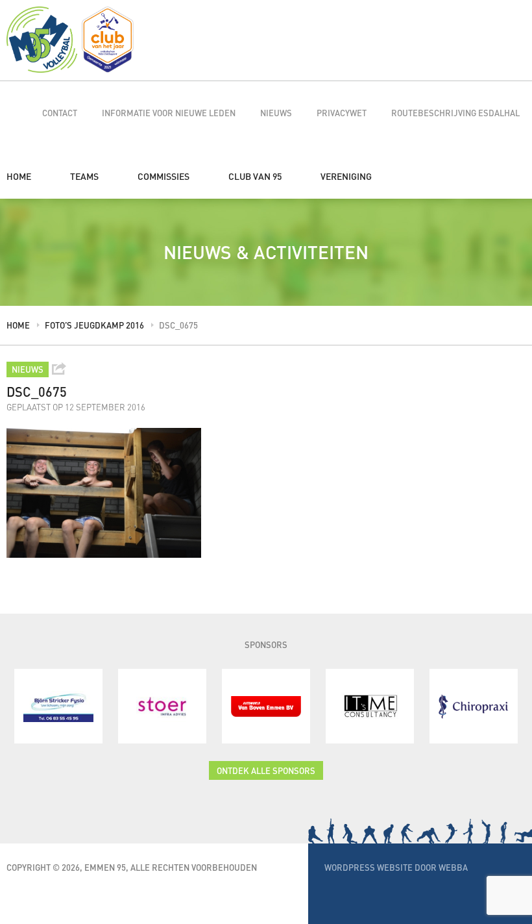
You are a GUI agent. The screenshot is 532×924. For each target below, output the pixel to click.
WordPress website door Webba (396, 867)
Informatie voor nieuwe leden (169, 112)
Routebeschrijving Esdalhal (455, 112)
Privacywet (342, 112)
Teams (84, 176)
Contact (59, 112)
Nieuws (276, 112)
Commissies (163, 176)
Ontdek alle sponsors (266, 770)
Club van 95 (255, 176)
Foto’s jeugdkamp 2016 (94, 325)
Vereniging (346, 176)
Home (18, 176)
